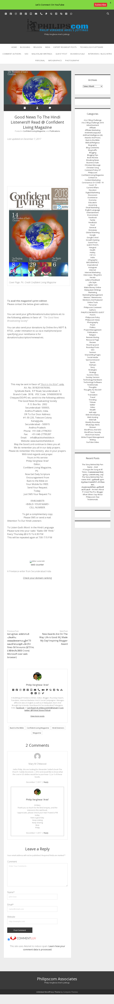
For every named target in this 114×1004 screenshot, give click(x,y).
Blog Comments (92, 147)
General (92, 227)
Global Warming (92, 232)
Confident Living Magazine (34, 131)
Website (11, 916)
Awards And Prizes (93, 137)
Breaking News (92, 160)
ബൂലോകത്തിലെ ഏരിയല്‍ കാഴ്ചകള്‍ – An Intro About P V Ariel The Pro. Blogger (92, 489)
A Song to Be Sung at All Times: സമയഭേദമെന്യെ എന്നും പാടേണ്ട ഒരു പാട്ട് (92, 472)
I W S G (93, 255)
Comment (12, 861)
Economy (92, 200)
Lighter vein (92, 285)
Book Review (92, 157)
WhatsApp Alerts (93, 424)
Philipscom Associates (57, 978)
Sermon (92, 352)
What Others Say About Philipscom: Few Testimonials (92, 497)
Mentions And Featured (92, 300)
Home (14, 47)
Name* (11, 892)
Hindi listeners (58, 728)
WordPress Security (92, 432)
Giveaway (92, 230)
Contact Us (92, 177)
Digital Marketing (93, 192)
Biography (92, 145)
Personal (40, 60)
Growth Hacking (92, 240)
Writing (93, 439)
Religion (38, 47)
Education (92, 202)
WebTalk (92, 419)
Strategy (92, 372)
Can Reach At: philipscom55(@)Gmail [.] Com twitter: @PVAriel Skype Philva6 (44, 709)
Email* (10, 904)
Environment (92, 215)
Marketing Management (93, 295)
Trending (92, 399)
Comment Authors (12, 54)
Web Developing (93, 414)
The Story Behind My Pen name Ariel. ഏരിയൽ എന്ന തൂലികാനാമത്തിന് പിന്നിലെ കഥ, (92, 481)
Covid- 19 (92, 185)
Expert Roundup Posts (65, 47)
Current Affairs (92, 187)
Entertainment (93, 212)
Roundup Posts (92, 347)
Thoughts (93, 387)
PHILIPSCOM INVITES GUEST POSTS (92, 313)
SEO (26, 54)
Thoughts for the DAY (92, 389)
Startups (92, 365)
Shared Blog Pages (93, 355)
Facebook (20, 708)
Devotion (92, 190)
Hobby (92, 252)
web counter (37, 564)
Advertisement (92, 125)
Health (92, 250)
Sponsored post (92, 360)
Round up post (92, 345)
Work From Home (92, 434)
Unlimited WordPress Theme (48, 992)
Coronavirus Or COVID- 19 (92, 182)
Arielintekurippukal (93, 132)
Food (93, 225)
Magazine (37, 733)
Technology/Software (91, 47)
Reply (46, 782)
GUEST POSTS (93, 245)
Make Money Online (92, 287)
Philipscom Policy (93, 317)
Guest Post (61, 54)
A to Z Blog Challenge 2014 (93, 122)
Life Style (92, 282)
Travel (92, 397)
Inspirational (92, 265)
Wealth (93, 409)
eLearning (92, 205)
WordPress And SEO (92, 429)
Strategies (92, 370)
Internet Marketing (92, 272)
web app (92, 412)
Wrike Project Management (92, 437)
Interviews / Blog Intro (100, 54)
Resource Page (92, 340)
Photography (72, 60)
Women (92, 427)
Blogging (25, 47)
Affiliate (92, 127)
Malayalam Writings (42, 54)
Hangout (92, 247)
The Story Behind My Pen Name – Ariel (92, 465)
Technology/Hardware (92, 379)
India (47, 47)
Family (92, 220)
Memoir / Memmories (93, 297)
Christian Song (92, 167)
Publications (55, 131)
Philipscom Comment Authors (92, 308)
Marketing (92, 292)
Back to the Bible (17, 728)
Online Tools (92, 302)
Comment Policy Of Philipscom (93, 171)
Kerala (92, 277)
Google (93, 235)
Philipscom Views (92, 320)
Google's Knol (92, 237)
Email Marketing (92, 207)
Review (93, 342)
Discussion (92, 195)
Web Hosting (92, 417)
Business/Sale (77, 54)
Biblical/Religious (93, 142)
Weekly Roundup (92, 422)
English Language (92, 210)
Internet (92, 270)
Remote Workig (92, 337)
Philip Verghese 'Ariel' (37, 799)
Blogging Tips (92, 155)
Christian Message (93, 165)
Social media (92, 357)
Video (92, 407)
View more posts (37, 716)
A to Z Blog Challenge (92, 120)
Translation (92, 394)
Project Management (92, 330)
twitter (92, 404)
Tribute (93, 402)
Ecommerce (92, 197)
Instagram (92, 267)
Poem (92, 325)
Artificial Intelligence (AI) (92, 135)
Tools (92, 392)
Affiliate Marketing (92, 130)
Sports (92, 362)
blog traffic (92, 150)
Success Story (93, 375)
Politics (93, 327)
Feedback (93, 222)
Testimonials (92, 384)
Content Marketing (92, 180)
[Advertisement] (37, 163)
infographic (92, 260)
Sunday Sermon (92, 377)
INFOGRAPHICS (55, 60)
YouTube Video (92, 442)
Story (92, 367)
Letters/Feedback (92, 280)
